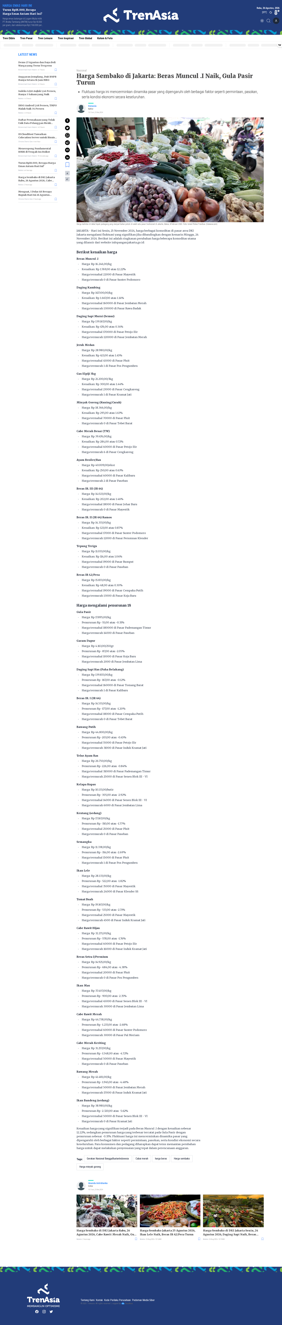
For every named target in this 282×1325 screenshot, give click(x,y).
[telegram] (67, 142)
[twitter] (67, 128)
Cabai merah (142, 1158)
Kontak (99, 1300)
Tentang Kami (87, 1300)
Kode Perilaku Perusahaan (117, 1300)
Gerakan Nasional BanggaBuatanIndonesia (108, 1158)
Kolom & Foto (105, 38)
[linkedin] (67, 157)
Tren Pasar (26, 38)
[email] (67, 150)
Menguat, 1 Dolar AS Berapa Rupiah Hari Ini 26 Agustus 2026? (35, 195)
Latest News (27, 54)
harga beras (161, 1158)
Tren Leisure (45, 38)
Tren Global (85, 38)
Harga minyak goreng (90, 1166)
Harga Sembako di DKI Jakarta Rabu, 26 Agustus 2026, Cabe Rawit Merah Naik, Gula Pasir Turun (107, 1232)
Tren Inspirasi (66, 38)
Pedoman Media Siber (143, 1300)
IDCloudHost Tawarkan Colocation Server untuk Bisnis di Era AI (36, 137)
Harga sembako (182, 1158)
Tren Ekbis (9, 38)
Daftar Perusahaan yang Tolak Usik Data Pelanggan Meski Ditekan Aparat (36, 123)
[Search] (269, 20)
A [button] (67, 173)
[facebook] (67, 120)
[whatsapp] (67, 135)
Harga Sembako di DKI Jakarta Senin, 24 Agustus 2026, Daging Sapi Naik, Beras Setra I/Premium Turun (230, 1232)
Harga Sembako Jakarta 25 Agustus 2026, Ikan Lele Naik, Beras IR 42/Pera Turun (167, 1232)
